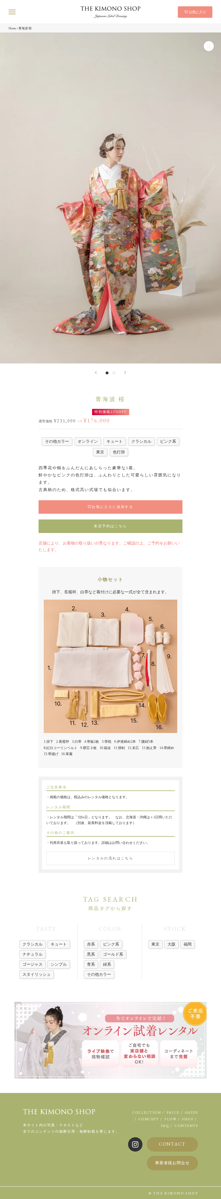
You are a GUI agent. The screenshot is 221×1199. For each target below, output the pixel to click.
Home (12, 28)
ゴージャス (32, 964)
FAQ (165, 1125)
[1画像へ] (107, 373)
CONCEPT (148, 1119)
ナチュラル (32, 954)
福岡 (188, 944)
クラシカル (32, 944)
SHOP (187, 1119)
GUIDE (191, 1112)
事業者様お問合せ (172, 1162)
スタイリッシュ (36, 974)
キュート (59, 944)
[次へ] (125, 372)
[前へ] (96, 372)
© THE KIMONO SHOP (173, 1193)
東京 (155, 944)
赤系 (91, 944)
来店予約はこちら (110, 526)
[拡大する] (209, 46)
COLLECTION (146, 1112)
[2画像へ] (114, 373)
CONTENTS (186, 1125)
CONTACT (172, 1144)
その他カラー (99, 974)
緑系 (107, 964)
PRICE (172, 1112)
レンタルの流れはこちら (110, 858)
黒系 (91, 954)
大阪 (171, 944)
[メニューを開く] (12, 12)
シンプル (59, 964)
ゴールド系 (113, 954)
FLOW (170, 1119)
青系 (91, 964)
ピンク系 (111, 944)
